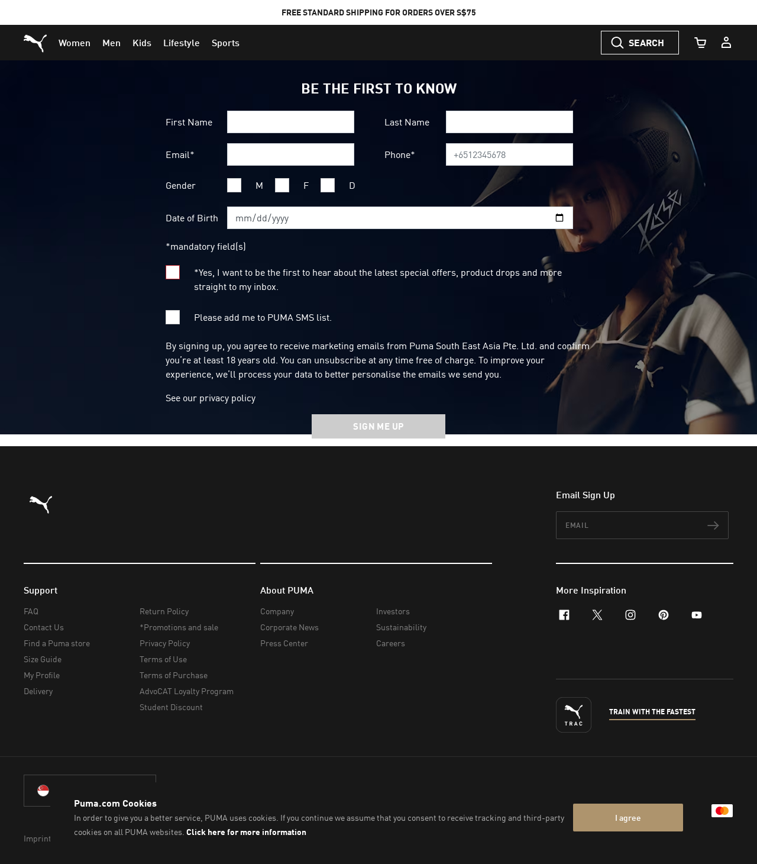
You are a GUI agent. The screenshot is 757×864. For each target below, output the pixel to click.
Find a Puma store (57, 643)
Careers (390, 643)
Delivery (38, 691)
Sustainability (401, 627)
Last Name (406, 122)
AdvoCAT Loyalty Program (187, 691)
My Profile (42, 675)
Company (277, 611)
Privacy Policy (165, 643)
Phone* (399, 154)
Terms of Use (163, 659)
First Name (189, 122)
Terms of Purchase (174, 675)
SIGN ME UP (378, 426)
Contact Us (44, 627)
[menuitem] (74, 42)
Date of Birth (192, 218)
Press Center (284, 643)
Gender (181, 185)
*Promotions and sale (179, 627)
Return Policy (164, 611)
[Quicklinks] (726, 43)
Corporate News (289, 627)
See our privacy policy (210, 398)
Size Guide (43, 659)
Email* (180, 154)
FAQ (31, 611)
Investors (393, 611)
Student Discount (171, 707)
